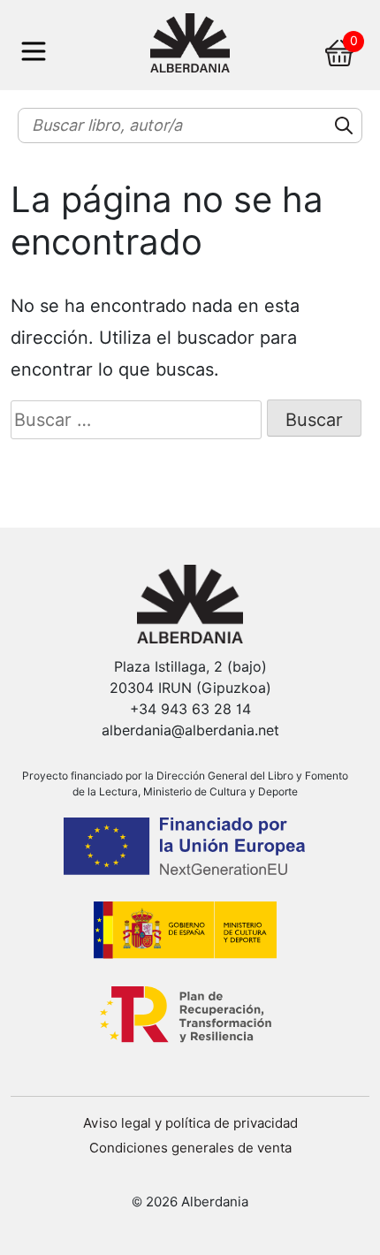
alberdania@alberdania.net (190, 730)
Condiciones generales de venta (190, 1148)
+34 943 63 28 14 (190, 709)
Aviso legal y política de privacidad (190, 1123)
